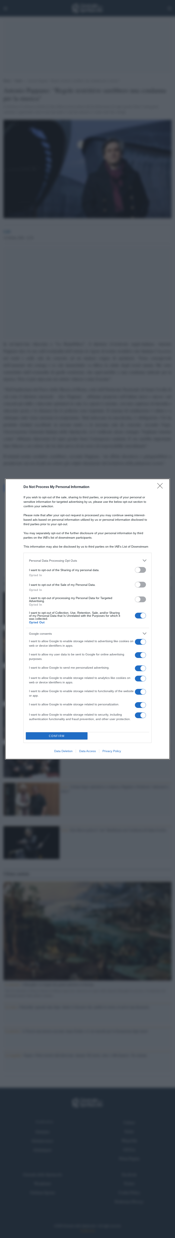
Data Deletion (63, 751)
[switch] (140, 570)
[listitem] (87, 560)
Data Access (87, 751)
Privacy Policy (111, 751)
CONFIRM (57, 736)
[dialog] (87, 619)
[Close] (161, 487)
